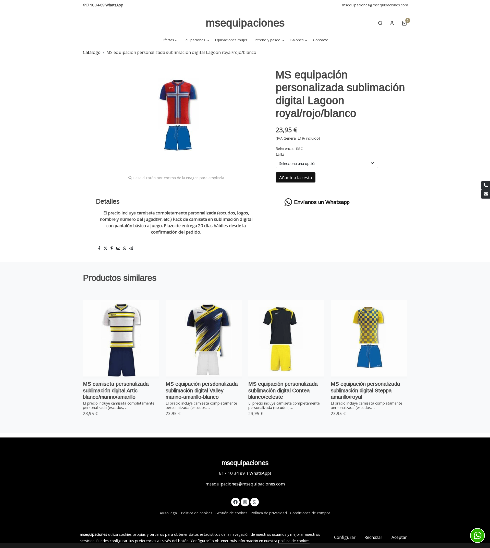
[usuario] (392, 23)
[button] (169, 39)
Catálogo (92, 52)
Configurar (345, 537)
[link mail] (485, 194)
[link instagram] (245, 502)
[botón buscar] (380, 23)
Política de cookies (196, 512)
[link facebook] (235, 502)
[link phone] (485, 185)
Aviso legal (169, 512)
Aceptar (399, 537)
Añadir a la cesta (295, 177)
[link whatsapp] (255, 502)
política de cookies (294, 540)
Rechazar (373, 537)
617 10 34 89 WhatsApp (103, 4)
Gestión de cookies (231, 512)
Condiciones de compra (310, 512)
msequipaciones (245, 23)
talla (280, 154)
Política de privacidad (269, 512)
